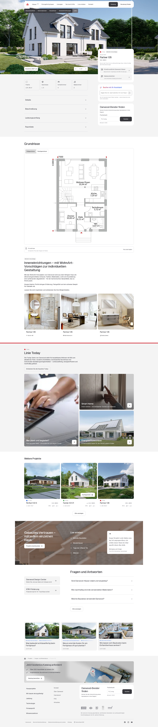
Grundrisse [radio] (52, 11)
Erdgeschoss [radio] (31, 151)
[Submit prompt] (129, 93)
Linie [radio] (75, 11)
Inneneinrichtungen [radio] (65, 11)
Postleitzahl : (104, 115)
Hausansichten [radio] (30, 11)
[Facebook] (125, 722)
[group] (51, 11)
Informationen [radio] (42, 11)
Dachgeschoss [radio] (42, 151)
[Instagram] (128, 722)
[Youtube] (131, 722)
